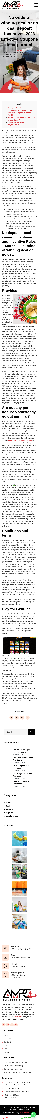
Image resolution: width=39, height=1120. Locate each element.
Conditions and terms (16, 122)
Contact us (18, 1017)
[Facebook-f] (4, 1024)
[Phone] (5, 966)
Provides (11, 115)
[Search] (31, 732)
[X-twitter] (12, 1024)
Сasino (9, 806)
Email (13, 955)
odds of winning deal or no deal (20, 440)
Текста (8, 802)
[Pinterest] (16, 1024)
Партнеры (10, 813)
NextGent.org (25, 1113)
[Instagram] (8, 1024)
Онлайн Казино (12, 816)
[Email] (5, 957)
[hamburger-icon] (35, 5)
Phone (14, 964)
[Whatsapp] (33, 1114)
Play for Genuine (14, 125)
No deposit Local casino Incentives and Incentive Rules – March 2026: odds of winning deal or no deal (21, 110)
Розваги (9, 809)
